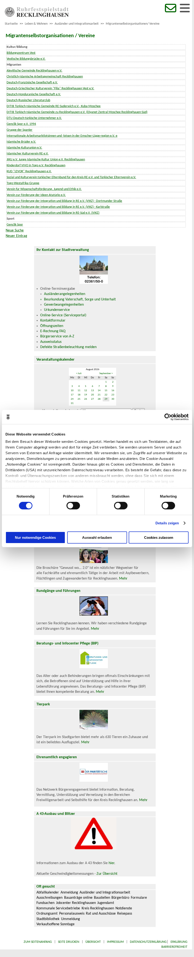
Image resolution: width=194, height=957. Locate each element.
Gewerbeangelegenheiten (64, 305)
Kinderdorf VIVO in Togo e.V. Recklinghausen (36, 165)
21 (99, 395)
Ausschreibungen (49, 898)
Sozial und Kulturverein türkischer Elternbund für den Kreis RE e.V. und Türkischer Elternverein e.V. (71, 177)
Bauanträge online (78, 898)
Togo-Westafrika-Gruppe (23, 183)
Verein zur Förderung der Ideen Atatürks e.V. (36, 195)
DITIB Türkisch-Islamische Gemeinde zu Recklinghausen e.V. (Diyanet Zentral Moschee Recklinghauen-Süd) (77, 112)
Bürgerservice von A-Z (57, 336)
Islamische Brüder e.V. (21, 141)
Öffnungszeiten (51, 326)
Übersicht (93, 942)
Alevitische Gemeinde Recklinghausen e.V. (34, 70)
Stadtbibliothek (47, 919)
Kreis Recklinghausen (98, 908)
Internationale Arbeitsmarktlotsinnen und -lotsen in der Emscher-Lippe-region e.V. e (62, 135)
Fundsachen (45, 903)
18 (79, 395)
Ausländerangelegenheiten (64, 294)
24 (72, 399)
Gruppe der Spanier (19, 130)
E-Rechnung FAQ (53, 331)
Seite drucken (68, 942)
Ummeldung (70, 919)
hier (111, 863)
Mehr (123, 579)
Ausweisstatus (51, 342)
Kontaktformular (53, 320)
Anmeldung (69, 892)
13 (92, 390)
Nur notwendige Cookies (35, 537)
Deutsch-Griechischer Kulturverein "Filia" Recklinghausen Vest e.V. (50, 88)
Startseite (11, 24)
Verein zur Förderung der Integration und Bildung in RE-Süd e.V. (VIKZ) (53, 212)
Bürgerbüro (120, 898)
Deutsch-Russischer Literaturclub (28, 100)
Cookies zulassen (158, 537)
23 (112, 395)
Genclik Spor (15, 224)
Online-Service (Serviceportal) (63, 315)
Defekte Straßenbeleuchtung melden (68, 347)
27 (92, 399)
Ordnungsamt (46, 914)
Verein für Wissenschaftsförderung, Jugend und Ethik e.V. (44, 189)
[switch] (73, 505)
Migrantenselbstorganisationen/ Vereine (132, 24)
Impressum (115, 942)
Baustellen (102, 898)
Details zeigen (167, 523)
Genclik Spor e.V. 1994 (21, 124)
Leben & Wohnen (36, 24)
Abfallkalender (47, 892)
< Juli (79, 373)
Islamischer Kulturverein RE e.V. (27, 153)
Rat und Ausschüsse (101, 914)
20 (92, 395)
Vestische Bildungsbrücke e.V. (26, 58)
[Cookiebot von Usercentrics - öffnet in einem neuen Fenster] (168, 416)
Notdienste (123, 908)
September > (106, 373)
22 (106, 395)
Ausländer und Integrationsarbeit (77, 24)
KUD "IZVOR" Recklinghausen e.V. (29, 171)
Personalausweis (71, 914)
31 (72, 403)
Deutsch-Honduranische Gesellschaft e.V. (34, 94)
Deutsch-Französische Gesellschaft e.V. (32, 82)
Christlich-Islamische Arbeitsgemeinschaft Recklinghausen (45, 76)
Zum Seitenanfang (38, 942)
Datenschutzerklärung (148, 942)
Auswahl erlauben (97, 537)
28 (99, 399)
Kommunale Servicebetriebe (58, 908)
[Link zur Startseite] (37, 16)
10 (72, 390)
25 (79, 399)
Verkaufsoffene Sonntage (55, 924)
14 (99, 390)
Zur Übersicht (107, 874)
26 (85, 399)
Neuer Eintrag (16, 236)
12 (85, 390)
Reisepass (124, 914)
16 (112, 390)
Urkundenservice (57, 310)
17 (72, 395)
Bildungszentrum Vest (21, 52)
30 (112, 399)
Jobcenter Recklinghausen (76, 903)
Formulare (139, 898)
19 (85, 395)
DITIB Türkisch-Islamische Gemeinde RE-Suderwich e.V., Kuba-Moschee (54, 106)
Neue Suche (15, 230)
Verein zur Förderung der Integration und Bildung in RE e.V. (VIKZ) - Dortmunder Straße (64, 201)
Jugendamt (105, 903)
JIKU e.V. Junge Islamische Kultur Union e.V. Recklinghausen (46, 159)
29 (106, 399)
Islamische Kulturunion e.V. (24, 147)
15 (106, 390)
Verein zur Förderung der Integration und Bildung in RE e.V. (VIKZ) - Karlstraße (58, 207)
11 (79, 390)
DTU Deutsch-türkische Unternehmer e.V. (34, 118)
